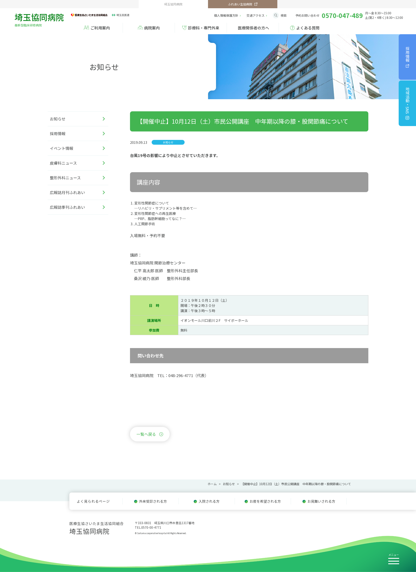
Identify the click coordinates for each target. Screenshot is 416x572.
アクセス (256, 15)
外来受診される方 (153, 501)
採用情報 (407, 54)
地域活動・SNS (407, 100)
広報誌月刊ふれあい (67, 192)
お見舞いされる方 (321, 501)
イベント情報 (61, 148)
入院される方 (209, 501)
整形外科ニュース (65, 177)
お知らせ (57, 119)
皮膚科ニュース (63, 163)
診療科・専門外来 (203, 28)
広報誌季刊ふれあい (67, 207)
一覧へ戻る (146, 434)
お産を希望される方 (265, 501)
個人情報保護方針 (226, 15)
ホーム (212, 484)
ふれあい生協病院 (240, 4)
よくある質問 (308, 28)
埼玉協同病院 (39, 19)
